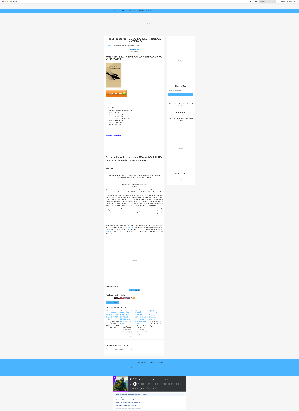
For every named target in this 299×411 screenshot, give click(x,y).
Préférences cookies (198, 367)
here (153, 225)
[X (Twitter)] (253, 1)
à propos (154, 388)
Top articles (135, 367)
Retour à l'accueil (134, 290)
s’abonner (135, 388)
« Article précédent (112, 286)
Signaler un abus (147, 367)
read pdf (130, 227)
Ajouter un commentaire (119, 349)
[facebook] (251, 1)
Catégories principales (128, 10)
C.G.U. (153, 367)
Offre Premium (174, 367)
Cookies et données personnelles (185, 367)
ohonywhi (182, 104)
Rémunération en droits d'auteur (163, 367)
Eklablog (160, 362)
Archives (141, 10)
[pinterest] (256, 1)
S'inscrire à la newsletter (112, 302)
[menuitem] (116, 11)
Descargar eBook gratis (113, 135)
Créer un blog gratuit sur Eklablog (125, 367)
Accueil (116, 10)
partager (145, 388)
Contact (149, 10)
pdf (129, 229)
